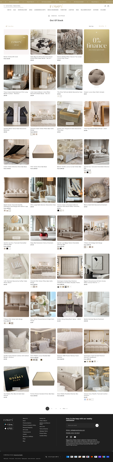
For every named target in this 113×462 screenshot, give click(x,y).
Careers (25, 434)
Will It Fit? (42, 426)
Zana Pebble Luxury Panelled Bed (40, 355)
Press (24, 438)
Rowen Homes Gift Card (11, 56)
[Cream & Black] (58, 286)
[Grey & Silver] (68, 286)
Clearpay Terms (44, 431)
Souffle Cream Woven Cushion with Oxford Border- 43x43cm (16, 356)
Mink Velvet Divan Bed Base (38, 166)
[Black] (87, 172)
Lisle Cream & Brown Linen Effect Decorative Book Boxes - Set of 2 (40, 92)
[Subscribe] (97, 425)
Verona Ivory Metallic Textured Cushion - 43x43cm (96, 394)
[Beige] (85, 172)
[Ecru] (90, 172)
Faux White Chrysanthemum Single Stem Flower (42, 319)
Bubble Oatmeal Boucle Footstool (94, 319)
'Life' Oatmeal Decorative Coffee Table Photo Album (15, 281)
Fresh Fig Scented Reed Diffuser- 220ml (95, 128)
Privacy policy (11, 458)
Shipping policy (24, 458)
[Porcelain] (39, 360)
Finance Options (27, 423)
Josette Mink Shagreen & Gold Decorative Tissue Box (69, 129)
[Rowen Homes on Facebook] (67, 437)
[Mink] (34, 134)
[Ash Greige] (85, 247)
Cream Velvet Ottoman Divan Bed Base (15, 166)
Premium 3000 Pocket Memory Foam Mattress (68, 356)
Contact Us (42, 418)
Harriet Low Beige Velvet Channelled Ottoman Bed (68, 243)
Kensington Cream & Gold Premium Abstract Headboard (94, 356)
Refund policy (6, 458)
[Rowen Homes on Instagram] (71, 437)
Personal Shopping (27, 427)
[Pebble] (36, 360)
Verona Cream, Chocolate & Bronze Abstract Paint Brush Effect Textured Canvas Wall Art (68, 205)
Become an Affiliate (28, 436)
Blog (24, 441)
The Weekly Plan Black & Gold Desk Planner (14, 394)
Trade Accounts (27, 432)
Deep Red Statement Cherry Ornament (41, 243)
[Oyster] (10, 210)
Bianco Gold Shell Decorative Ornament (95, 205)
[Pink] (87, 399)
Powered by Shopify (18, 454)
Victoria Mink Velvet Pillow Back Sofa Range (41, 281)
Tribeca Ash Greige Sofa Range (93, 243)
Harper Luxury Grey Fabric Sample (94, 92)
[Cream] (31, 134)
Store (24, 420)
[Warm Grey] (90, 247)
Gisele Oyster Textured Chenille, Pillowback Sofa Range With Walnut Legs (16, 205)
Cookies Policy (43, 435)
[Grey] (34, 360)
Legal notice (38, 458)
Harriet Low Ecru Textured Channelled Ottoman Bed (15, 243)
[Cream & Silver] (61, 286)
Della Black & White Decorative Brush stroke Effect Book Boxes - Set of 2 (41, 57)
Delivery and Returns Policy (45, 423)
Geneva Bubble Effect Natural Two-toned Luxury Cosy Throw (69, 57)
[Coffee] (31, 360)
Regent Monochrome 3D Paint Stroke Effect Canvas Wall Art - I (95, 281)
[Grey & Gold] (63, 286)
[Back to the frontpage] (49, 16)
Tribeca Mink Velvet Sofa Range (13, 319)
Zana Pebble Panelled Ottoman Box (67, 394)
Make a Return (43, 420)
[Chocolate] (41, 360)
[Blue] (85, 399)
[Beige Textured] (36, 134)
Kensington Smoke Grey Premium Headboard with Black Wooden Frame (68, 281)
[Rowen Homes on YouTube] (75, 437)
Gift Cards (25, 429)
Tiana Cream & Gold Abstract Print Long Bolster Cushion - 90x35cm (16, 92)
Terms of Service (44, 428)
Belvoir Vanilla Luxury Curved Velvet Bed (69, 166)
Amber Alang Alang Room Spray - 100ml (69, 319)
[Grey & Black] (66, 286)
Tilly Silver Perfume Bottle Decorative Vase (69, 92)
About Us (25, 418)
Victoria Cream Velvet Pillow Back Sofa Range (42, 129)
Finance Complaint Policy (29, 425)
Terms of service (18, 458)
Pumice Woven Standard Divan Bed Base (42, 394)
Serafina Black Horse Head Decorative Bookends (15, 129)
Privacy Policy (43, 433)
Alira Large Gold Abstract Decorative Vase (43, 205)
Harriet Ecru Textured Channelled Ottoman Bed (96, 167)
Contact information (31, 458)
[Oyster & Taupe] (7, 210)
